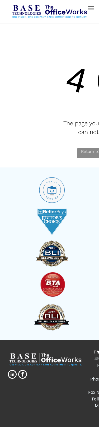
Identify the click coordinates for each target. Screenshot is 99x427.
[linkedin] (12, 375)
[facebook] (22, 375)
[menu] (91, 8)
